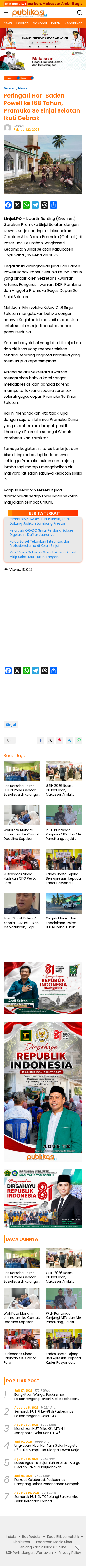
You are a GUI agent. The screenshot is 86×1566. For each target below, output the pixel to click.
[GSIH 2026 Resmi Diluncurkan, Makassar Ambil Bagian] (64, 771)
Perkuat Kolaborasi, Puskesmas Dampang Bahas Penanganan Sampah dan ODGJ (46, 1481)
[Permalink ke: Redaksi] (7, 127)
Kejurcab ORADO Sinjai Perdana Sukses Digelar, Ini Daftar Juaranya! (42, 532)
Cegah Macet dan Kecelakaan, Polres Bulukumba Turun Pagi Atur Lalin (61, 922)
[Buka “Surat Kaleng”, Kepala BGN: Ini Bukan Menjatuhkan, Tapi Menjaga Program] (22, 903)
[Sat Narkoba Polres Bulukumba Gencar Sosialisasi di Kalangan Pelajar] (22, 771)
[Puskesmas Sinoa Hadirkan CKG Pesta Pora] (22, 859)
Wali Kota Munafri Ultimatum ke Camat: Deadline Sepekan (22, 834)
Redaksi (19, 126)
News (22, 88)
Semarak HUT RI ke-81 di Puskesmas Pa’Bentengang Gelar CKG (43, 1413)
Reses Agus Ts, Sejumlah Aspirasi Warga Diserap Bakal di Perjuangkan (47, 1465)
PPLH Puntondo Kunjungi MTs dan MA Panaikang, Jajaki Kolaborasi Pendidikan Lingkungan (64, 834)
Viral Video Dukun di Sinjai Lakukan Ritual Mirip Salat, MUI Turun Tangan (43, 554)
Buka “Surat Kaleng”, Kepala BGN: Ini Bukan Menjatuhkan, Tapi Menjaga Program (21, 922)
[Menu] (7, 13)
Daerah (10, 88)
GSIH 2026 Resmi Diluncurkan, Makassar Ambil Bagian (59, 790)
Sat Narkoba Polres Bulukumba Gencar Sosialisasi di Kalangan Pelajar (22, 790)
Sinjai (11, 724)
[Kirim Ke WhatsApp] (78, 740)
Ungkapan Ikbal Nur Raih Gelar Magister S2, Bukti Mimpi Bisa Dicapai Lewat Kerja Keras (46, 1447)
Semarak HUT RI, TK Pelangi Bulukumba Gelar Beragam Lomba (46, 1498)
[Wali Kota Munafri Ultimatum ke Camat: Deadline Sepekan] (22, 815)
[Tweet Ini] (50, 740)
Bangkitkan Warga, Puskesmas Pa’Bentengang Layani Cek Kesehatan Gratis (45, 1396)
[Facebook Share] (40, 740)
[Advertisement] (43, 620)
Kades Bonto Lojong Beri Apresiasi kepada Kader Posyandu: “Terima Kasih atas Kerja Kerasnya (63, 878)
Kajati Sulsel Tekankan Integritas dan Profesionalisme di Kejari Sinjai (40, 543)
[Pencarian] (79, 13)
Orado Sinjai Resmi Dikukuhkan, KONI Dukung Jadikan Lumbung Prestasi (40, 521)
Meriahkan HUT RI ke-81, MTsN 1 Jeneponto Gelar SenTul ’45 (39, 1430)
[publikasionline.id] (29, 13)
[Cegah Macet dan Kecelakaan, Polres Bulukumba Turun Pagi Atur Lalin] (64, 903)
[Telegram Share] (69, 740)
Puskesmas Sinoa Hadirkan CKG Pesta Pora (20, 878)
